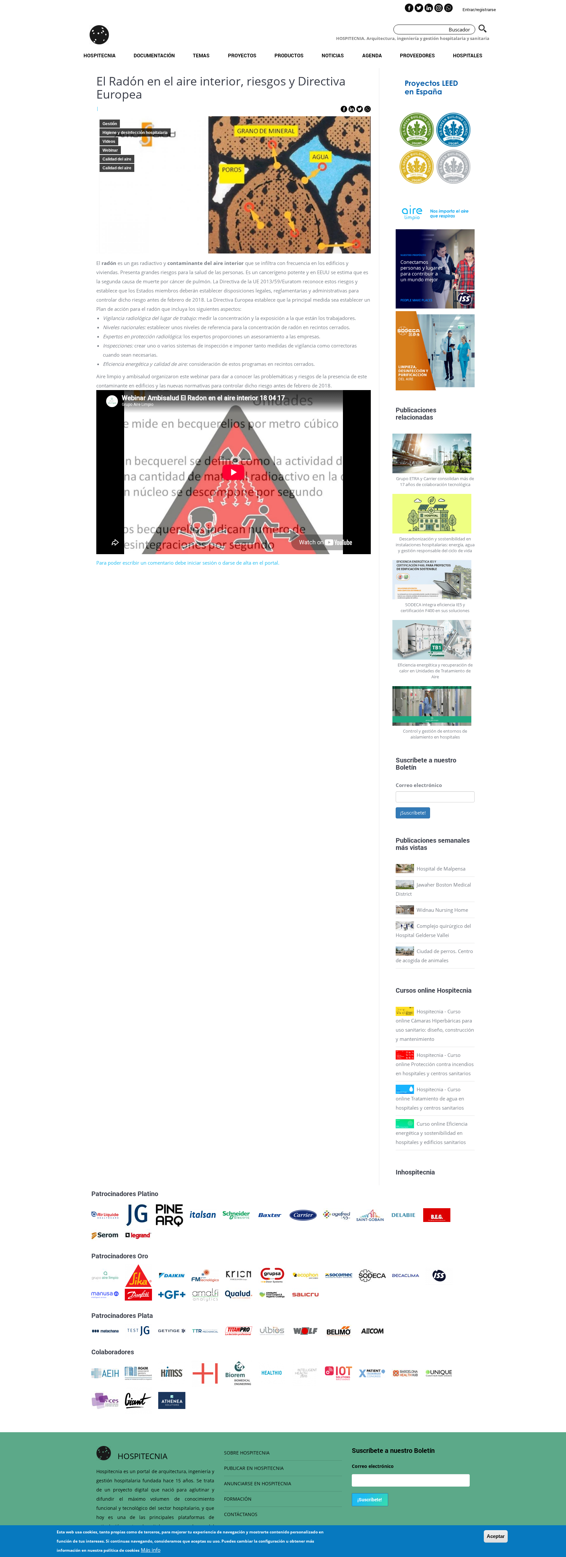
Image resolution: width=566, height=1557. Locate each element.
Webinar (110, 150)
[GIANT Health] (138, 1400)
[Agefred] (336, 1214)
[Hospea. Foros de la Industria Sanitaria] (205, 1372)
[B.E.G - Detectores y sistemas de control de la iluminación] (436, 1214)
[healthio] (271, 1372)
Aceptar (496, 1536)
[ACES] (105, 1400)
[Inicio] (99, 35)
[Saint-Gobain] (370, 1214)
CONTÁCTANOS (240, 1514)
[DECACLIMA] (405, 1275)
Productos (289, 55)
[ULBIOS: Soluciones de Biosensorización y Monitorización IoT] (272, 1330)
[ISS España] (439, 1275)
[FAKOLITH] (272, 1294)
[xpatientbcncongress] (372, 1372)
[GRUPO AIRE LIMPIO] (105, 1275)
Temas (201, 55)
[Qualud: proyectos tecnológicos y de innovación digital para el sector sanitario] (238, 1294)
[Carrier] (303, 1214)
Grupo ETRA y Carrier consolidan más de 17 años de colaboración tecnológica (435, 481)
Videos (109, 141)
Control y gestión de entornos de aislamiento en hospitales (435, 734)
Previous (390, 148)
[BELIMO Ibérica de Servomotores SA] (338, 1330)
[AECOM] (372, 1330)
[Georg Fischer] (171, 1294)
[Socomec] (338, 1275)
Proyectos (242, 55)
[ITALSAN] (203, 1214)
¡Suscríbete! (413, 813)
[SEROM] (105, 1235)
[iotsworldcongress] (338, 1372)
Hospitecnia (100, 55)
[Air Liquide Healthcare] (105, 1214)
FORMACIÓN (238, 1499)
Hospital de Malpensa (441, 868)
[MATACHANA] (105, 1330)
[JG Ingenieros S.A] (137, 1214)
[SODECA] (372, 1275)
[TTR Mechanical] (205, 1330)
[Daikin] (171, 1275)
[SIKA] (138, 1275)
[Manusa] (105, 1294)
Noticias (333, 55)
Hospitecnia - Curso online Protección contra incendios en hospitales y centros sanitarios (435, 1064)
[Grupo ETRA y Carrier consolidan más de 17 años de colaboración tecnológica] (435, 453)
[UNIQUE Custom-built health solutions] (438, 1372)
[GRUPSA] (272, 1275)
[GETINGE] (171, 1330)
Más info (150, 1550)
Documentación (154, 55)
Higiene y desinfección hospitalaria (135, 132)
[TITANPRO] (238, 1330)
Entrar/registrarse (479, 9)
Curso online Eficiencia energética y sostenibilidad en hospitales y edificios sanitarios (431, 1132)
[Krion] (238, 1275)
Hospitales (467, 55)
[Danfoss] (138, 1294)
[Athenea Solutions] (171, 1400)
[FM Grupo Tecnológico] (205, 1275)
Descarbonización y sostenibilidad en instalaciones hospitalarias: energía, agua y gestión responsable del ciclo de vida (435, 544)
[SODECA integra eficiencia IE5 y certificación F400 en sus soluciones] (435, 580)
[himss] (171, 1372)
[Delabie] (403, 1214)
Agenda (372, 55)
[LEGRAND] (138, 1235)
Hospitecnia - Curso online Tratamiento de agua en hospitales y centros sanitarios (430, 1098)
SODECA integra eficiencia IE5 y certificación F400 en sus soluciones (435, 607)
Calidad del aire (117, 159)
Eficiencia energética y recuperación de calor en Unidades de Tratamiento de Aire (435, 671)
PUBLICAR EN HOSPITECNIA (254, 1468)
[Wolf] (305, 1330)
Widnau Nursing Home (442, 910)
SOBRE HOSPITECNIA (247, 1453)
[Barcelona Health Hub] (405, 1372)
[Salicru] (305, 1294)
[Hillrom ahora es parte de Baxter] (269, 1214)
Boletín (406, 767)
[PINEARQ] (169, 1214)
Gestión (110, 124)
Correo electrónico (419, 785)
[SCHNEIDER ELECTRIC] (236, 1214)
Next (479, 148)
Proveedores (417, 55)
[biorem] (238, 1372)
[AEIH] (105, 1372)
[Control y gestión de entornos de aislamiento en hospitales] (435, 706)
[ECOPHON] (305, 1275)
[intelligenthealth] (305, 1372)
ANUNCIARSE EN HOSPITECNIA (257, 1483)
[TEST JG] (138, 1330)
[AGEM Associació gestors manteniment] (138, 1372)
